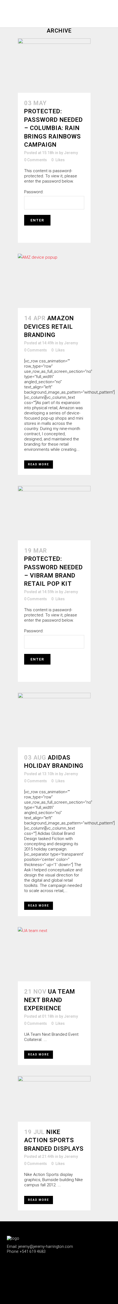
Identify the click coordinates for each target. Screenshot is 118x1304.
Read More (38, 464)
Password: (33, 191)
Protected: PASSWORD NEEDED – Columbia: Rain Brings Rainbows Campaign (53, 128)
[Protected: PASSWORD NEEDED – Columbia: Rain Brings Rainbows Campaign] (54, 65)
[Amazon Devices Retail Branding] (54, 281)
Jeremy (71, 153)
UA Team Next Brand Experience (49, 1000)
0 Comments (35, 160)
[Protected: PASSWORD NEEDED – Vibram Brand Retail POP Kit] (54, 513)
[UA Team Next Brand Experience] (54, 954)
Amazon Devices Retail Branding (49, 326)
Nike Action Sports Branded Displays (54, 1140)
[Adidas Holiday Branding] (54, 720)
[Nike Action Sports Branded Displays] (54, 1099)
